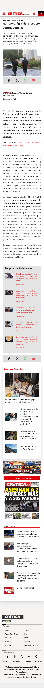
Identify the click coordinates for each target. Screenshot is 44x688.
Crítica (7, 630)
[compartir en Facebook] (9, 81)
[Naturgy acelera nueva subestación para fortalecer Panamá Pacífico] (11, 435)
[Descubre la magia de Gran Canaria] (11, 448)
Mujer (7, 641)
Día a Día (8, 637)
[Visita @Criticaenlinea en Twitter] (15, 656)
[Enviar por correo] (33, 81)
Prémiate (26, 641)
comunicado (9, 95)
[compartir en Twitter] (17, 81)
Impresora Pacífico (30, 645)
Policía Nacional (26, 93)
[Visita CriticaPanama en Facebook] (8, 656)
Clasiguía (26, 637)
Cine (25, 634)
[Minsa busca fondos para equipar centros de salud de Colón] (22, 385)
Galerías (38, 661)
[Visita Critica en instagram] (36, 656)
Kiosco (26, 630)
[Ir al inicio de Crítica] (18, 13)
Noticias (5, 661)
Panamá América (11, 634)
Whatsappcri (16, 661)
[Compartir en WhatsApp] (26, 80)
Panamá (15, 93)
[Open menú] (4, 13)
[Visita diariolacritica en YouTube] (29, 656)
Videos (28, 661)
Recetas (8, 645)
